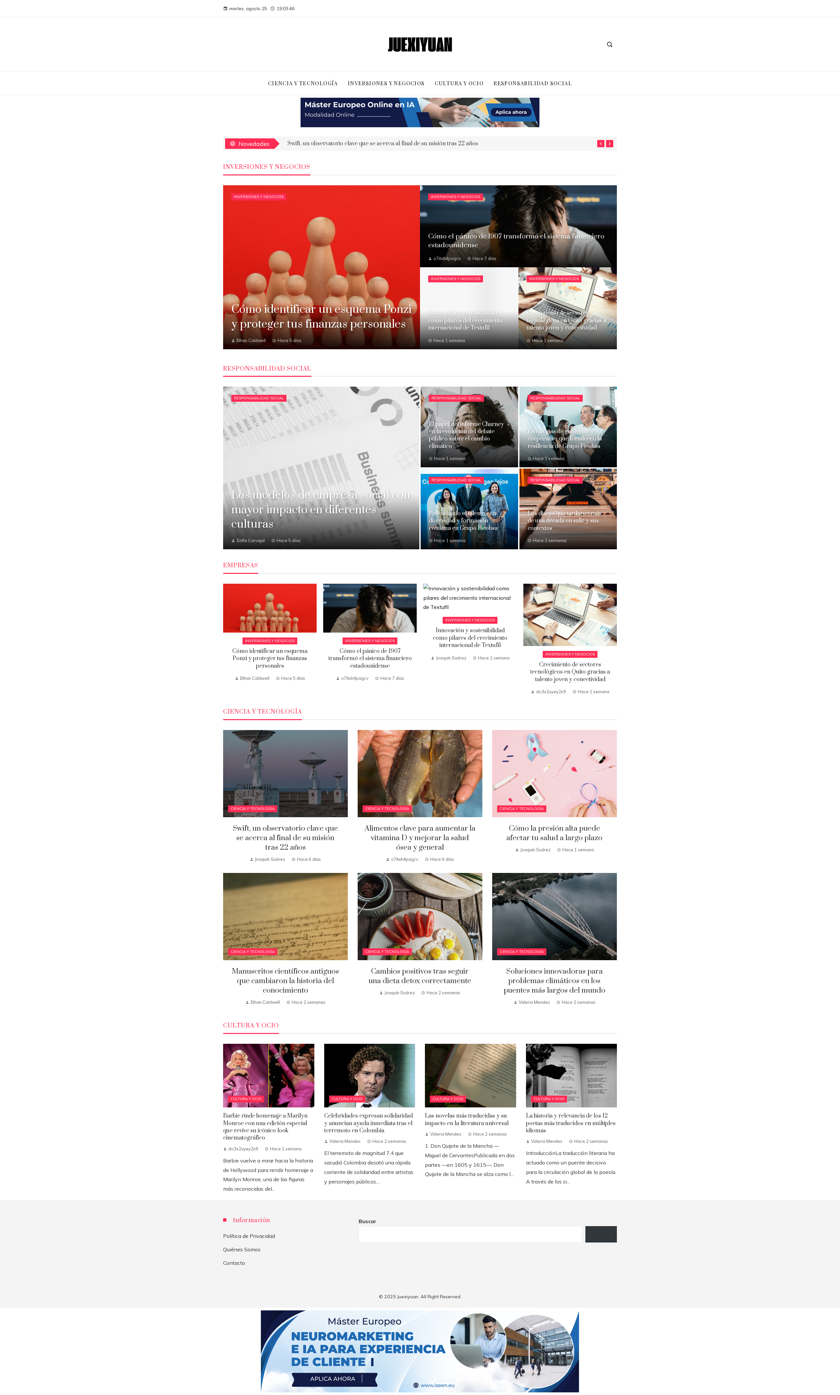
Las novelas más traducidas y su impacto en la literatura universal (467, 1119)
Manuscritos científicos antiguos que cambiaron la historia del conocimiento (285, 981)
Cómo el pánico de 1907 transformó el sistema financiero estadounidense (370, 659)
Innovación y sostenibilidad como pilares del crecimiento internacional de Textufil (470, 638)
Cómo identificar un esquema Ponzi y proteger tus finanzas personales (269, 659)
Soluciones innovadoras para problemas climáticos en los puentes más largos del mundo (554, 981)
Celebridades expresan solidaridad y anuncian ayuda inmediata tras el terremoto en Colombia (368, 1123)
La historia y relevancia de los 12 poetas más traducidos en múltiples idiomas (571, 1123)
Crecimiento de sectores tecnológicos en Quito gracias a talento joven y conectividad (570, 672)
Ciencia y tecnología (253, 808)
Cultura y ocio (246, 1099)
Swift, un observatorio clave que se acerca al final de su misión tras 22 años (382, 143)
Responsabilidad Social (259, 398)
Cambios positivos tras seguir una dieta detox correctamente (419, 976)
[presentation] (600, 143)
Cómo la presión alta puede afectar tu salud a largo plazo (554, 833)
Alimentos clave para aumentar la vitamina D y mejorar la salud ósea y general (420, 838)
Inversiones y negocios (259, 196)
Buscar (367, 1221)
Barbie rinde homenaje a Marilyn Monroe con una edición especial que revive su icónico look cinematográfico (265, 1127)
